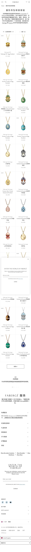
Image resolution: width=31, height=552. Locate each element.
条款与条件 (12, 530)
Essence (11, 23)
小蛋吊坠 (7, 163)
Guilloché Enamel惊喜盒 (7, 299)
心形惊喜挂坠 (7, 246)
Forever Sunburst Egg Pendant (7, 82)
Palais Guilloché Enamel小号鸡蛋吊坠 (23, 354)
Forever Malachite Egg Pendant (8, 354)
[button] (29, 2)
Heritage (4, 23)
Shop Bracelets (21, 453)
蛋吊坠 (23, 246)
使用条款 (3, 530)
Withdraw (3, 533)
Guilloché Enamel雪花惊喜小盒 (23, 327)
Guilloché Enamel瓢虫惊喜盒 (23, 82)
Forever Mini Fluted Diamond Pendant (8, 191)
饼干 (24, 530)
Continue (15, 488)
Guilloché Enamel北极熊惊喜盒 (23, 191)
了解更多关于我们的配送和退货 (13, 417)
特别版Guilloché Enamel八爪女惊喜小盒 (7, 109)
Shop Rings (19, 455)
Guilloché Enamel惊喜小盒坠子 (23, 54)
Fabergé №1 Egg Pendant (8, 54)
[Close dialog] (28, 259)
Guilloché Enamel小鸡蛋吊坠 (7, 219)
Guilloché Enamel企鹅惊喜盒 (23, 164)
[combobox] (15, 538)
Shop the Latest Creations (7, 453)
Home (2, 6)
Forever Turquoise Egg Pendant (23, 137)
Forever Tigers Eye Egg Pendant (8, 327)
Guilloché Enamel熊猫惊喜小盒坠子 (23, 300)
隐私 (18, 530)
